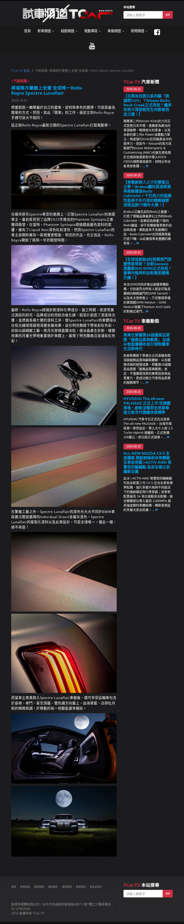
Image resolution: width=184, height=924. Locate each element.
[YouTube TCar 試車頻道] (92, 46)
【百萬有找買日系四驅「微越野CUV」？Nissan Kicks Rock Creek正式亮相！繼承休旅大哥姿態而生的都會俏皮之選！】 (147, 105)
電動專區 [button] (91, 31)
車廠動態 (141, 321)
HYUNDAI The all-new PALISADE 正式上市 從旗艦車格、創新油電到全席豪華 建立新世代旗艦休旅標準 (148, 405)
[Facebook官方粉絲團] (157, 32)
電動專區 (53, 886)
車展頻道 (67, 886)
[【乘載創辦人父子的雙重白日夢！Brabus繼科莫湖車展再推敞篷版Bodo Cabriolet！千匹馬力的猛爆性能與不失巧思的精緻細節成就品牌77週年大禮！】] (138, 243)
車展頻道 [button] (114, 31)
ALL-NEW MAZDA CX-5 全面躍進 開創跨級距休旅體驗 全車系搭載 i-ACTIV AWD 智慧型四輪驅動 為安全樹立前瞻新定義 (147, 462)
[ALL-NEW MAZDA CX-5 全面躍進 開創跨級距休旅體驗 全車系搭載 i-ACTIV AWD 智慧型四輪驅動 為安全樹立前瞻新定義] (156, 510)
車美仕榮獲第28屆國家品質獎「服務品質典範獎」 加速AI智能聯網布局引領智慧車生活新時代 (146, 341)
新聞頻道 (81, 886)
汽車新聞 (141, 82)
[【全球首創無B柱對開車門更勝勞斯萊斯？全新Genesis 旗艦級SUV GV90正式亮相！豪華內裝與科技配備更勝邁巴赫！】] (147, 311)
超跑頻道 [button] (68, 31)
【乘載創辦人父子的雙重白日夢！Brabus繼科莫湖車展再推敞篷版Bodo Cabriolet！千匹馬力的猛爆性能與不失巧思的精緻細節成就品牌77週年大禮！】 (147, 193)
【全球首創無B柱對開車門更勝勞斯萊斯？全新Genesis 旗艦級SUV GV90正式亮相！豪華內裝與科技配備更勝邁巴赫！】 (147, 268)
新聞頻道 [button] (138, 31)
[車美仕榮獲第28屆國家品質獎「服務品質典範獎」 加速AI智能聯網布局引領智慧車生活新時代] (147, 382)
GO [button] (168, 15)
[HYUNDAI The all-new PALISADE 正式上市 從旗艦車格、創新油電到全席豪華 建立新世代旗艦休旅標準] (168, 437)
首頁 (27, 31)
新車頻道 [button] (44, 31)
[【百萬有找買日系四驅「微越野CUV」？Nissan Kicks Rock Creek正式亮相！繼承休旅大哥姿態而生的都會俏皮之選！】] (147, 166)
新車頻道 (25, 886)
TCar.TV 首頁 (20, 70)
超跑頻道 (39, 886)
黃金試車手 (96, 886)
